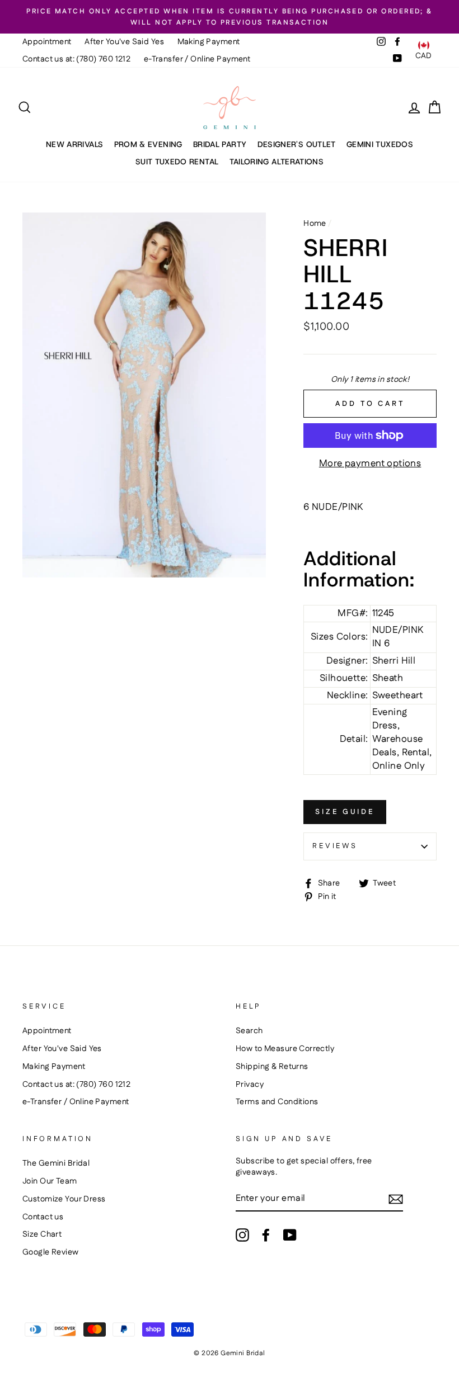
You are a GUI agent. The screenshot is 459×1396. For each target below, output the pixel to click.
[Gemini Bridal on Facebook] (266, 1235)
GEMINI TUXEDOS (379, 144)
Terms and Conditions (277, 1102)
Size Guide (344, 812)
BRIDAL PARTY (219, 144)
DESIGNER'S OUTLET (296, 144)
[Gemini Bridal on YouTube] (290, 1235)
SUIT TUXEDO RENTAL (176, 162)
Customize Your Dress (64, 1199)
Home (314, 223)
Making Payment (208, 42)
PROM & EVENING (148, 144)
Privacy (250, 1084)
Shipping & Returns (272, 1066)
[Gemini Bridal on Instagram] (242, 1235)
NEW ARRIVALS (74, 144)
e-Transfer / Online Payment (197, 59)
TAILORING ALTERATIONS (277, 162)
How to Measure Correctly (285, 1048)
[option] (229, 17)
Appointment (47, 42)
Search (249, 1031)
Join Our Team (49, 1181)
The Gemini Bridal (56, 1163)
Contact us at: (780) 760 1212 (76, 59)
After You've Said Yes (124, 42)
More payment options (370, 463)
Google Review (50, 1252)
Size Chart (42, 1234)
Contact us (42, 1217)
